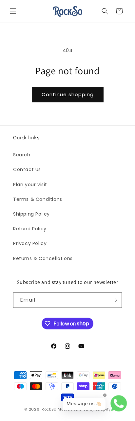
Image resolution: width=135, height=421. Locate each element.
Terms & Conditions (37, 199)
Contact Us (27, 169)
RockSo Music (56, 409)
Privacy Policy (30, 243)
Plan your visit (30, 184)
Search (21, 154)
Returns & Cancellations (43, 258)
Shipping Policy (31, 214)
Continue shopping (68, 94)
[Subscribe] (114, 300)
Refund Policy (30, 228)
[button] (13, 11)
